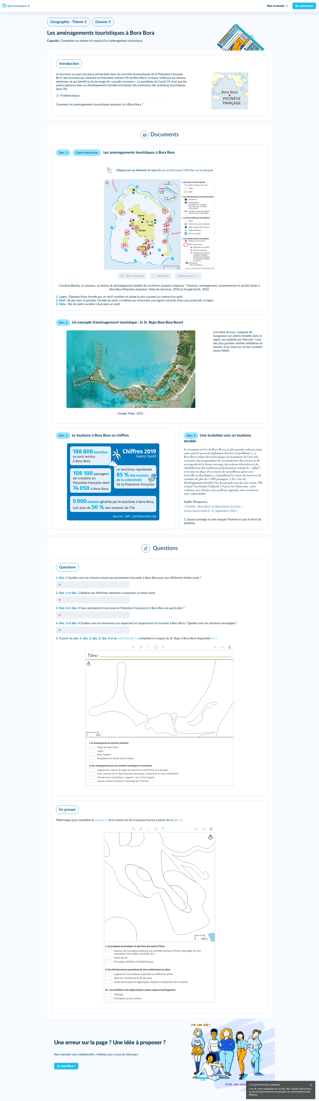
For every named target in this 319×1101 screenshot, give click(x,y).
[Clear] (230, 647)
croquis (99, 820)
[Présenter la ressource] (259, 62)
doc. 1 (78, 638)
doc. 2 (76, 592)
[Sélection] (134, 647)
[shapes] (156, 647)
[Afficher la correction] (249, 566)
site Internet (126, 638)
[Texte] (163, 647)
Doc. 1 (63, 577)
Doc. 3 (63, 608)
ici (212, 638)
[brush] (141, 647)
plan (176, 820)
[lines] (148, 647)
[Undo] (215, 647)
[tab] (159, 224)
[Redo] (222, 647)
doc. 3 (96, 638)
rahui (255, 468)
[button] (159, 85)
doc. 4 (76, 608)
